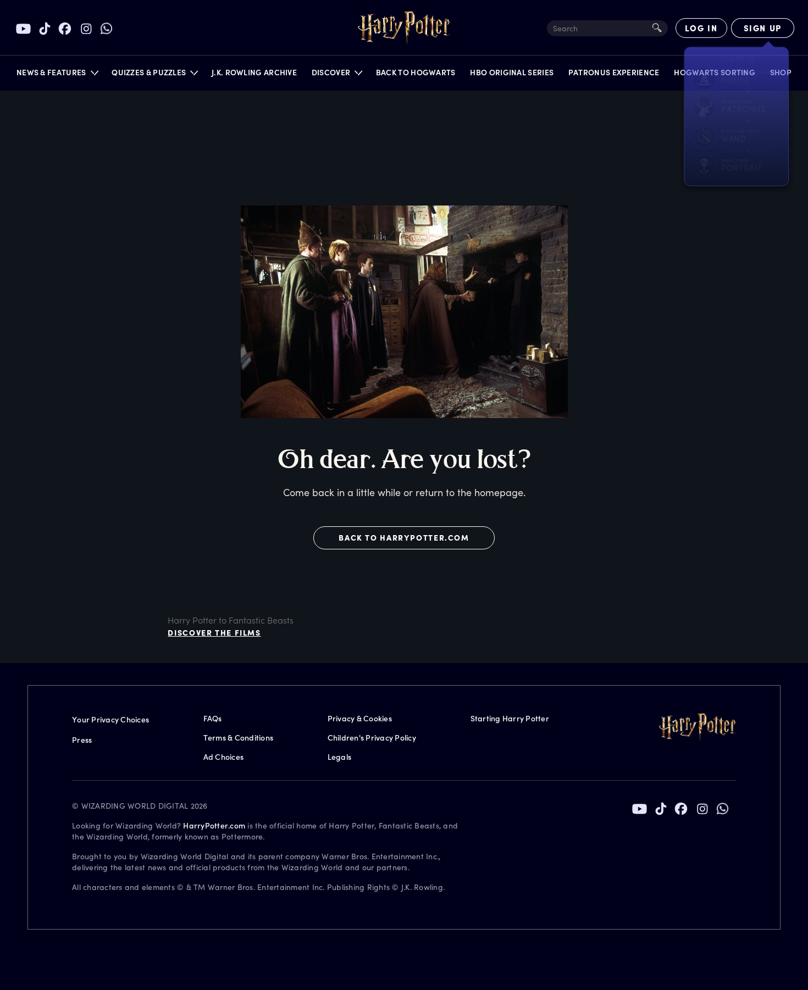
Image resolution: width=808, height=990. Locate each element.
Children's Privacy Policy (372, 737)
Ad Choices (223, 757)
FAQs (212, 718)
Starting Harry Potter (510, 718)
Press (82, 740)
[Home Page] (404, 28)
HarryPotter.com (214, 825)
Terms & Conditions (238, 737)
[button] (57, 75)
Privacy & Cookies (360, 718)
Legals (340, 757)
